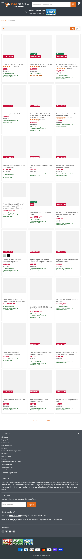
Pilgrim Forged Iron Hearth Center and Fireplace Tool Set (41, 261)
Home (4, 20)
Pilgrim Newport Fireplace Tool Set (41, 166)
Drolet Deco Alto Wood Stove (41, 64)
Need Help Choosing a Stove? (12, 451)
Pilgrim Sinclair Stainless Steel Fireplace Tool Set (41, 353)
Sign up (31, 504)
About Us (5, 437)
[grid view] (72, 28)
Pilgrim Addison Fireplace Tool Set (14, 400)
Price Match (6, 454)
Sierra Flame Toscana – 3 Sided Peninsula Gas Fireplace (14, 300)
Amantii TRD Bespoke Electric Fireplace (67, 300)
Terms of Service (7, 467)
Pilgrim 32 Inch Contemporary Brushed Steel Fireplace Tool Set (67, 214)
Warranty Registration (9, 473)
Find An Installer (7, 445)
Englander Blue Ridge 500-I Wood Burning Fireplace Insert (67, 65)
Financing (5, 448)
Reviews (4, 459)
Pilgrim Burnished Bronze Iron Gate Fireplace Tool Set (66, 353)
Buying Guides (7, 440)
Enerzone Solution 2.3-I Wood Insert (40, 213)
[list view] (77, 28)
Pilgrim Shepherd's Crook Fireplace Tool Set (39, 400)
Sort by (6, 29)
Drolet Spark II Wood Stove (13, 64)
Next (49, 420)
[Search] (73, 4)
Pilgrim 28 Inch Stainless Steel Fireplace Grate (67, 261)
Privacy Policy (6, 456)
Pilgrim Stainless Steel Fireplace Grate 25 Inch (11, 353)
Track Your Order (8, 470)
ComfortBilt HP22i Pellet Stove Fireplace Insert (14, 166)
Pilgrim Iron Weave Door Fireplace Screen (65, 166)
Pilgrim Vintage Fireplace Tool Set (67, 400)
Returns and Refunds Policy (11, 462)
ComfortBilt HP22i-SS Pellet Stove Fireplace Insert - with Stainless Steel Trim (40, 116)
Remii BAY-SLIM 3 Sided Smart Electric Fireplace (41, 308)
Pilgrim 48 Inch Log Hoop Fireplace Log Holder (12, 261)
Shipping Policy (7, 464)
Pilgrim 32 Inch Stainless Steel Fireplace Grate (67, 115)
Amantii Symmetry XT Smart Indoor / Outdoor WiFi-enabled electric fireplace (13, 206)
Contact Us (6, 443)
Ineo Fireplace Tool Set (11, 114)
